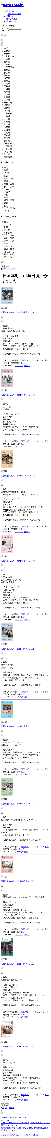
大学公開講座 (10, 208)
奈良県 (7, 51)
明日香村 (8, 113)
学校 (6, 195)
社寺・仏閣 (9, 254)
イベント (8, 173)
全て (6, 48)
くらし (7, 189)
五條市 (7, 127)
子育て (7, 192)
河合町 (7, 124)
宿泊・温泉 (9, 238)
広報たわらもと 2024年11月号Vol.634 (18, 476)
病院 (6, 197)
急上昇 (7, 230)
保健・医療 (9, 200)
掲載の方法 (11, 16)
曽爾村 (7, 105)
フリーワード (7, 31)
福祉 (6, 203)
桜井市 (7, 73)
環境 (6, 181)
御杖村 (7, 108)
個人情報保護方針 (38, 1128)
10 (8, 269)
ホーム (4, 1123)
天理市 (7, 59)
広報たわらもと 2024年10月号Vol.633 (18, 561)
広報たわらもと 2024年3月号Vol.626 (17, 964)
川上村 (7, 154)
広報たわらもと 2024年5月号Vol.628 (17, 881)
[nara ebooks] (12, 5)
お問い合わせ (12, 19)
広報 (6, 170)
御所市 (7, 75)
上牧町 (7, 116)
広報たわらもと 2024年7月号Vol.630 (17, 726)
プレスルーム (13, 1130)
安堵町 (7, 94)
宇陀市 (7, 84)
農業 (6, 243)
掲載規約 (26, 1128)
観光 (6, 176)
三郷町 (7, 89)
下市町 (7, 135)
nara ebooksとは (14, 14)
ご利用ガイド (36, 1123)
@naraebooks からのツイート (13, 1117)
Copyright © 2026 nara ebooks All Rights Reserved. (21, 1135)
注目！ (7, 227)
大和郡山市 (9, 56)
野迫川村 (8, 143)
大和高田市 (9, 67)
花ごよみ (8, 257)
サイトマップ (13, 1125)
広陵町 (7, 122)
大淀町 (7, 133)
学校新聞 (8, 233)
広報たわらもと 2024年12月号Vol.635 (18, 395)
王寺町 (7, 119)
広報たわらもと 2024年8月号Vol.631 (17, 649)
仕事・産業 (9, 187)
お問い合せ (6, 1128)
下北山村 (8, 149)
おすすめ (8, 224)
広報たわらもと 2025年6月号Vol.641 (17, 312)
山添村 (7, 64)
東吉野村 (8, 157)
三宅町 (7, 100)
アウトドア (9, 241)
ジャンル (5, 28)
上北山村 (8, 152)
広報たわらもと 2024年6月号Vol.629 (17, 804)
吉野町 (7, 130)
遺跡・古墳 (9, 249)
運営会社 (25, 1123)
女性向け (8, 246)
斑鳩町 (7, 92)
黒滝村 (7, 138)
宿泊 (6, 206)
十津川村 (8, 146)
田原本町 (8, 103)
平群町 (7, 86)
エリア (4, 26)
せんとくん (9, 252)
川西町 (7, 97)
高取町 (7, 111)
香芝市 (7, 78)
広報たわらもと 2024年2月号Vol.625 (17, 1046)
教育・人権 (9, 184)
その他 (7, 211)
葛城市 (7, 81)
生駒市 (7, 62)
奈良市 (7, 54)
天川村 (7, 141)
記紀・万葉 (9, 178)
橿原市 (7, 70)
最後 (14, 269)
